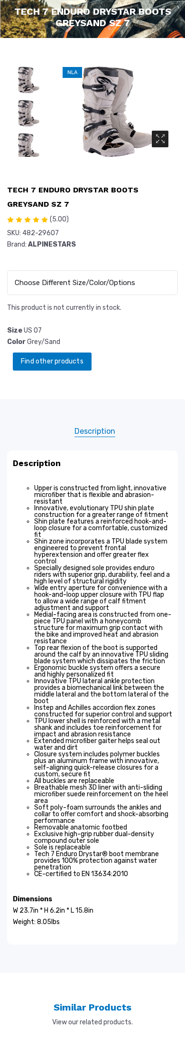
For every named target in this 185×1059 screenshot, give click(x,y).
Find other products (52, 361)
